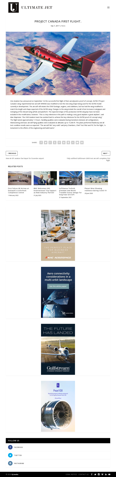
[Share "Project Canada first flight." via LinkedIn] (64, 142)
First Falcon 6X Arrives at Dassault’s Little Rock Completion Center (18, 190)
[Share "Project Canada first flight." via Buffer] (68, 142)
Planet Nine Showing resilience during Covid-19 (95, 189)
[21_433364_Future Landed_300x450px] (58, 374)
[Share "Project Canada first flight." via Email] (77, 142)
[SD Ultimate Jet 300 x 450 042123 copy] (58, 317)
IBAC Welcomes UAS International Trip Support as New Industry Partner (45, 190)
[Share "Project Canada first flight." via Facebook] (41, 142)
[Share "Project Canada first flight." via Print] (82, 142)
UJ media (15, 474)
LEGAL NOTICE (71, 474)
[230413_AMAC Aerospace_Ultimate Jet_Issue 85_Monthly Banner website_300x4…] (58, 260)
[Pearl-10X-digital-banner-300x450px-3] (58, 431)
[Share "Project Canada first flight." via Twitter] (45, 142)
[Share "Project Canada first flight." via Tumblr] (54, 142)
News (63, 26)
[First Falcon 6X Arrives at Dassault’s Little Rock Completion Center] (19, 178)
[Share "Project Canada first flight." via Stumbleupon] (73, 142)
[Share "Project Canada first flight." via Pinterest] (59, 142)
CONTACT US (84, 474)
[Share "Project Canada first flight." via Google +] (50, 142)
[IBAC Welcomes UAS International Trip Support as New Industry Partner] (45, 178)
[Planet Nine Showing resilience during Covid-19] (96, 178)
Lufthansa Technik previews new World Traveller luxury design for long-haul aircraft (70, 191)
